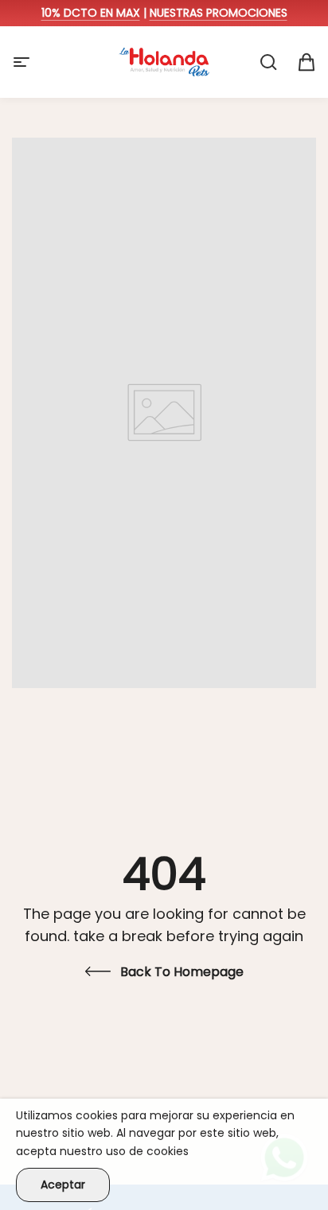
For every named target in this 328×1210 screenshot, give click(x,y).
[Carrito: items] (306, 62)
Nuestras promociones (218, 13)
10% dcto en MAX (90, 13)
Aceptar (63, 1184)
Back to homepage (182, 972)
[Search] (268, 62)
